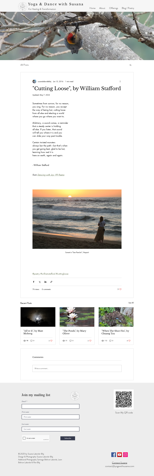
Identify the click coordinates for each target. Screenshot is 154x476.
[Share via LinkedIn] (45, 282)
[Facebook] (113, 454)
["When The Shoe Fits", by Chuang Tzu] (116, 317)
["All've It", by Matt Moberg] (38, 317)
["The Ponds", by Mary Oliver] (77, 317)
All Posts (24, 65)
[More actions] (120, 81)
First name (25, 412)
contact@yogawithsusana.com (119, 466)
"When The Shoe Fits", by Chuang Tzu (115, 332)
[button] (102, 8)
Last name (25, 424)
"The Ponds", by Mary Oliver (74, 332)
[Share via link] (51, 282)
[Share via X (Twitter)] (39, 282)
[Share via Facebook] (33, 282)
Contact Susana (119, 462)
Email (24, 401)
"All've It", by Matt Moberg (33, 332)
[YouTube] (119, 454)
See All (131, 303)
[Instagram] (125, 454)
